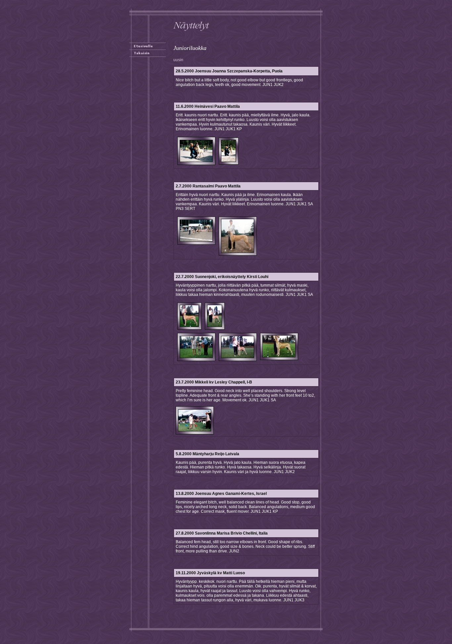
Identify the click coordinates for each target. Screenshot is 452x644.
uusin (178, 60)
